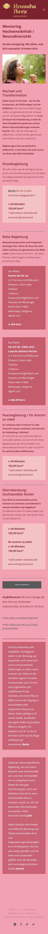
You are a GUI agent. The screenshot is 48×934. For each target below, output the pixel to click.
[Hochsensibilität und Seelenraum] (19, 9)
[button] (33, 924)
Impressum (28, 909)
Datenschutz (15, 913)
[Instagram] (15, 924)
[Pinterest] (27, 924)
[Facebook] (21, 924)
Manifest (31, 913)
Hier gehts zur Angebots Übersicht (21, 617)
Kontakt (13, 909)
